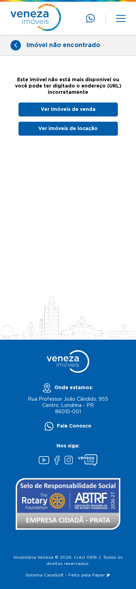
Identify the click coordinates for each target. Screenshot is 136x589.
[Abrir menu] (121, 18)
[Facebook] (56, 461)
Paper (99, 575)
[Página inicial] (35, 18)
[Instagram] (69, 461)
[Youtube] (44, 461)
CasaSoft (54, 575)
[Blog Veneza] (87, 461)
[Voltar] (15, 45)
